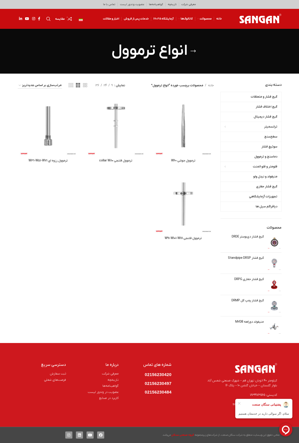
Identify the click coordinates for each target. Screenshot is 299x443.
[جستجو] (48, 18)
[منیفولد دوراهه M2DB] (274, 327)
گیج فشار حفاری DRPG (249, 279)
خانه (211, 85)
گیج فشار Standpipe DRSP (246, 258)
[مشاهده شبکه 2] (85, 85)
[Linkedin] (79, 435)
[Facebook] (100, 435)
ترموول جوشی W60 (183, 161)
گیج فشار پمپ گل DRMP (247, 300)
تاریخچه (172, 4)
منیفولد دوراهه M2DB (249, 322)
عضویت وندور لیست (132, 4)
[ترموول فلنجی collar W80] (115, 126)
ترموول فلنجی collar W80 (115, 161)
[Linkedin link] (21, 18)
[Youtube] (90, 435)
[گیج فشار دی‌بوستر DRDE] (274, 242)
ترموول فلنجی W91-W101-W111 (183, 238)
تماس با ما (109, 4)
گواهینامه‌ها (156, 4)
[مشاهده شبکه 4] (71, 85)
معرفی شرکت (188, 4)
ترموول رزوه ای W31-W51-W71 (48, 161)
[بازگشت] (193, 51)
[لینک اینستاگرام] (34, 18)
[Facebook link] (39, 18)
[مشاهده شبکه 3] (78, 85)
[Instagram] (68, 435)
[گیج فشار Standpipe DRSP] (274, 263)
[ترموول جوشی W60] (183, 126)
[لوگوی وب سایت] (260, 19)
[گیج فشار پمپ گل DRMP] (274, 305)
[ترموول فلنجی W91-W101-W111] (183, 203)
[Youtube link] (27, 18)
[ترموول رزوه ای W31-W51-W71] (48, 126)
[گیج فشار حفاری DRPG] (274, 284)
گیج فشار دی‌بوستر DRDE (248, 237)
